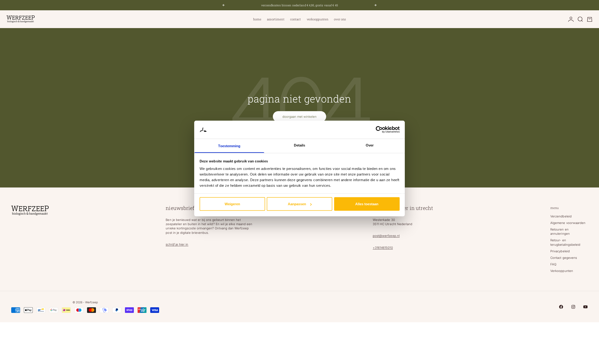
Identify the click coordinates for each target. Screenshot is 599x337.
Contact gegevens (563, 258)
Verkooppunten (318, 19)
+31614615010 (383, 247)
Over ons (340, 19)
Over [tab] (370, 145)
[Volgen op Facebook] (561, 306)
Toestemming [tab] (229, 146)
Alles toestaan (366, 204)
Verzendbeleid (561, 216)
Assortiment (275, 19)
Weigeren (232, 204)
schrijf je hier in (177, 244)
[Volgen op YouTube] (585, 306)
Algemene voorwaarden (567, 223)
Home (257, 19)
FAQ (553, 264)
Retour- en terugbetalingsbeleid (565, 242)
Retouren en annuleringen (560, 231)
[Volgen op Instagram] (573, 306)
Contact (295, 19)
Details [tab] (299, 145)
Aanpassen (297, 204)
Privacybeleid (560, 251)
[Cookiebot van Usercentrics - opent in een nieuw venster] (379, 129)
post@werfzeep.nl (386, 236)
